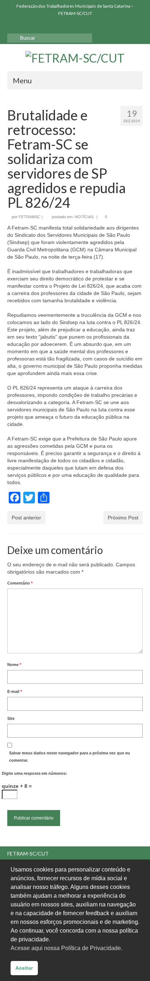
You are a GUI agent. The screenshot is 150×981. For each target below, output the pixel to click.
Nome (14, 664)
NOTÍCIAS (84, 217)
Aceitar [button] (24, 968)
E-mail (14, 691)
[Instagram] (23, 26)
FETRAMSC (29, 217)
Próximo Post (123, 518)
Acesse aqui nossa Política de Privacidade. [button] (66, 948)
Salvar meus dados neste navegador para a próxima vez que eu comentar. (69, 756)
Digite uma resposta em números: (34, 773)
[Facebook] (12, 26)
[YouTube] (33, 26)
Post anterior (26, 518)
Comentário (19, 583)
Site (11, 718)
